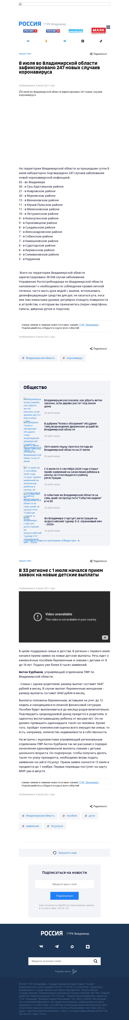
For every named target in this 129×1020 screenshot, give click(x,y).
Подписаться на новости (64, 872)
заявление (32, 826)
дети (92, 815)
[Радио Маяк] (99, 33)
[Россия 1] (30, 31)
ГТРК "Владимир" (89, 324)
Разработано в (63, 971)
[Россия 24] (53, 31)
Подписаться (64, 896)
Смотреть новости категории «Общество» (50, 540)
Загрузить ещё (67, 852)
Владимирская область (40, 358)
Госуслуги (57, 826)
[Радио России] (76, 31)
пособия (72, 815)
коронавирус (75, 358)
